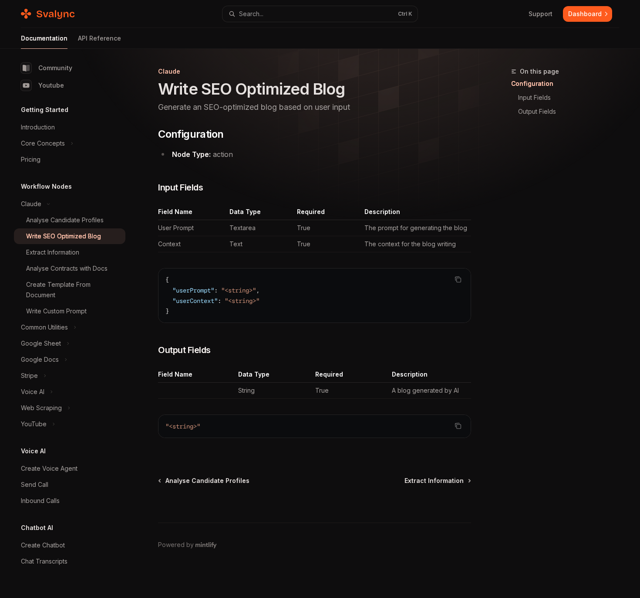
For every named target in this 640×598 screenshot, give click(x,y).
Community (55, 67)
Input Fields (534, 97)
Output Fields (537, 111)
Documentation (44, 38)
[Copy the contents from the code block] (458, 279)
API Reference (99, 38)
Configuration (532, 83)
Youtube (51, 85)
